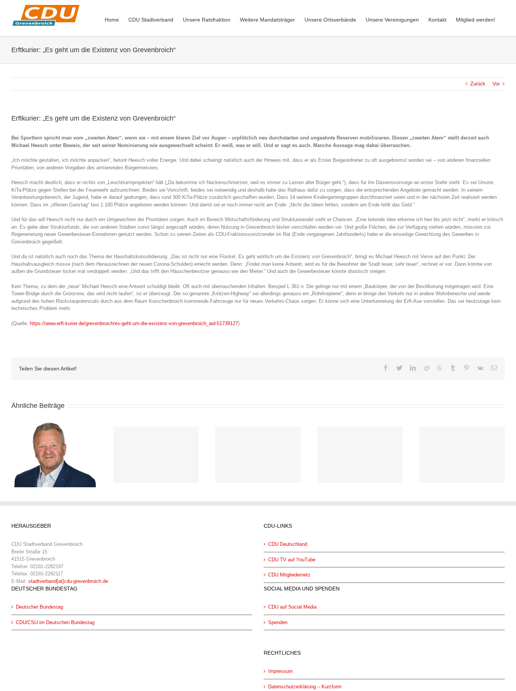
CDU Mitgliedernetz (289, 575)
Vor (496, 84)
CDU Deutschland (287, 544)
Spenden (277, 622)
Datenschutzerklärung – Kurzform (304, 686)
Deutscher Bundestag (39, 607)
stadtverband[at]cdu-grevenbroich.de (68, 581)
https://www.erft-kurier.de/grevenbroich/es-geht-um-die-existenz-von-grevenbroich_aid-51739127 (134, 323)
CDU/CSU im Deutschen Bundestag (55, 622)
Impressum (280, 671)
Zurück (477, 84)
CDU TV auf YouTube (291, 559)
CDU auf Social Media (292, 607)
